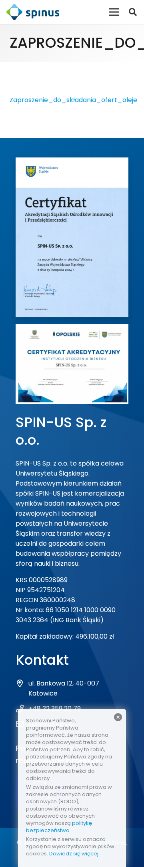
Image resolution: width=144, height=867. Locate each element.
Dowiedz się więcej (73, 853)
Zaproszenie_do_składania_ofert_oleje (73, 100)
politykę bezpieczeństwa (59, 826)
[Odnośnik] (32, 12)
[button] (133, 12)
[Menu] (114, 12)
